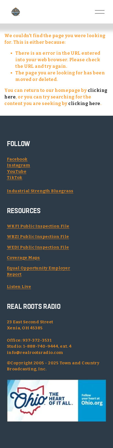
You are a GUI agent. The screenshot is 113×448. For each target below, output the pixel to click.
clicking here (84, 103)
